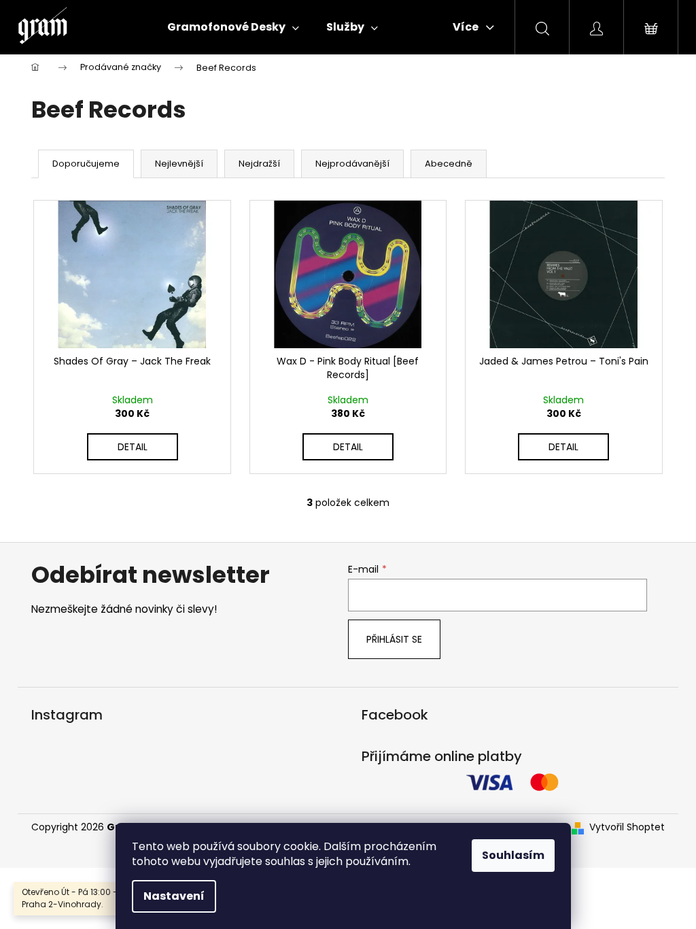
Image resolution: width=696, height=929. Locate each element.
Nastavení (174, 896)
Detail (132, 447)
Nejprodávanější (352, 163)
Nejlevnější (179, 163)
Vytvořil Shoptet (627, 827)
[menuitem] (233, 27)
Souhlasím (513, 855)
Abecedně (448, 163)
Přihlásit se (394, 639)
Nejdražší (259, 163)
